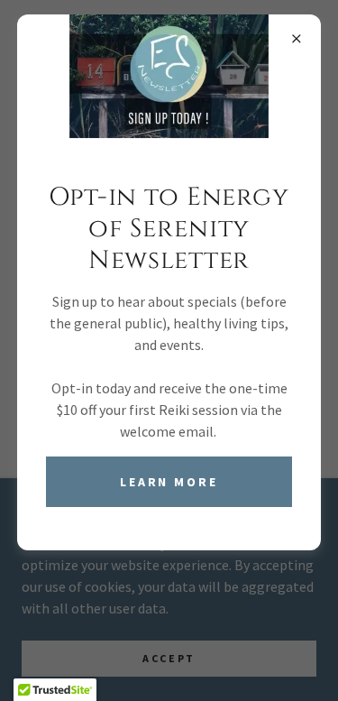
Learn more (169, 482)
